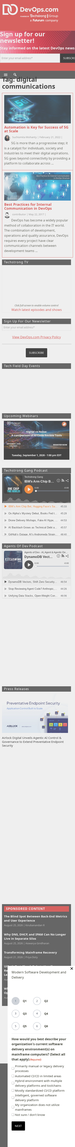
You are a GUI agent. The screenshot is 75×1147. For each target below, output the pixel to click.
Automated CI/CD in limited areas (38, 1076)
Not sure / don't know (30, 1115)
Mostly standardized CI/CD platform (40, 1090)
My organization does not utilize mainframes (37, 1107)
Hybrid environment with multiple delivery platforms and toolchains (38, 1083)
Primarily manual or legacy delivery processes (39, 1068)
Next (18, 1126)
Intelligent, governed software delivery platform (36, 1097)
